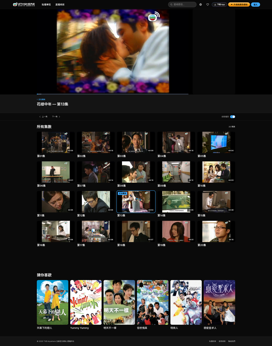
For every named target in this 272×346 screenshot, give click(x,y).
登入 (256, 4)
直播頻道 (59, 4)
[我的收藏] (208, 4)
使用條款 (222, 341)
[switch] (232, 116)
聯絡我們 (231, 341)
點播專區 (46, 4)
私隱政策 (212, 341)
